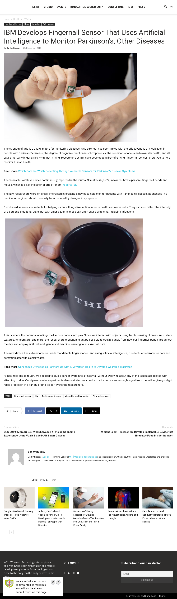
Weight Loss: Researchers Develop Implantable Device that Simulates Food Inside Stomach (137, 433)
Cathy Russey (13, 48)
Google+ (47, 456)
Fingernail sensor (22, 396)
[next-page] (11, 532)
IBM (36, 396)
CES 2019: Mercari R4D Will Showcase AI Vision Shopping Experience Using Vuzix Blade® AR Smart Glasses (39, 433)
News (35, 6)
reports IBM (70, 184)
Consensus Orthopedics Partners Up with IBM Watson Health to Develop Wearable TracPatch (75, 366)
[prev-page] (6, 532)
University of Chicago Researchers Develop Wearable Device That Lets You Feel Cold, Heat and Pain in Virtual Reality (88, 518)
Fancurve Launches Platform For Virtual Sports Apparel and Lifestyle (123, 515)
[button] (165, 7)
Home (7, 19)
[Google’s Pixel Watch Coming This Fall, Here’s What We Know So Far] (19, 497)
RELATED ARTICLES (16, 480)
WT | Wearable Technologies (83, 456)
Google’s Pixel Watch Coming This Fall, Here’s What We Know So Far (18, 515)
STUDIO (48, 6)
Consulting (116, 6)
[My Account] (171, 7)
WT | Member (48, 24)
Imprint (162, 596)
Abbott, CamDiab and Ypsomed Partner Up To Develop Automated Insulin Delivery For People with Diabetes (51, 518)
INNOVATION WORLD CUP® (87, 6)
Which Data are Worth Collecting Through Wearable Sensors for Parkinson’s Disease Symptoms (76, 171)
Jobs (130, 6)
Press (141, 6)
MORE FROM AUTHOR (44, 480)
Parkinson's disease (51, 396)
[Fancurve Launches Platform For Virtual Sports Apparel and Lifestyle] (123, 497)
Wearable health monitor (77, 396)
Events (61, 6)
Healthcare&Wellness (13, 24)
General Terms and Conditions (141, 596)
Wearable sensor (101, 396)
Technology (36, 24)
